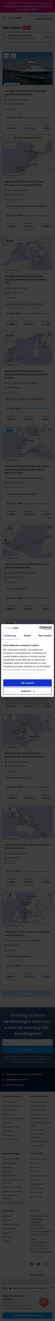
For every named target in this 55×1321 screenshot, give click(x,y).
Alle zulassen (27, 683)
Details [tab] (27, 635)
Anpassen (26, 691)
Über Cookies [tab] (45, 635)
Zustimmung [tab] (10, 635)
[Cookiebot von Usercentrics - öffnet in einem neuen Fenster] (39, 628)
